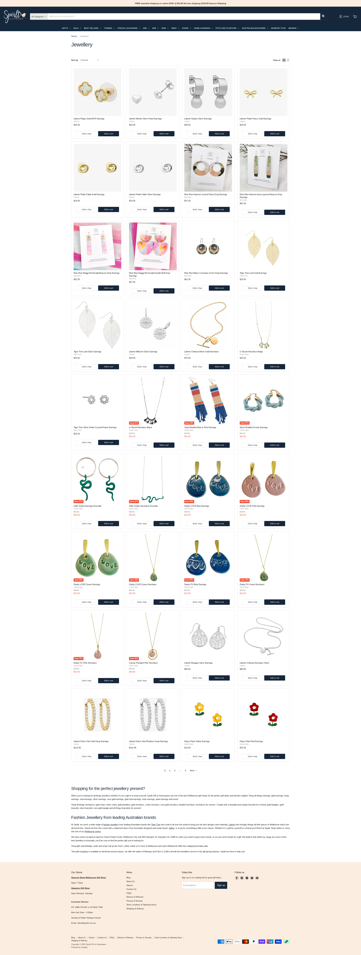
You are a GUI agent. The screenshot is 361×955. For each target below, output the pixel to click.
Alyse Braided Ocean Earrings (254, 427)
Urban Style (244, 354)
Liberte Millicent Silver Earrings (143, 351)
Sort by (74, 60)
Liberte (76, 121)
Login (346, 17)
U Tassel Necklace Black (140, 427)
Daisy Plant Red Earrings (251, 741)
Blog (128, 877)
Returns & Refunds (134, 897)
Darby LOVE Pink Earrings (252, 506)
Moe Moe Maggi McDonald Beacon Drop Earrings (97, 273)
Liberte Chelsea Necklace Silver (254, 663)
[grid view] (284, 60)
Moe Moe (187, 197)
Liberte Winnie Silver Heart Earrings (145, 118)
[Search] (324, 16)
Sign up (221, 885)
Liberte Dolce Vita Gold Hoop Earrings (91, 741)
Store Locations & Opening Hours (141, 904)
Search (129, 885)
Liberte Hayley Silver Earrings (198, 118)
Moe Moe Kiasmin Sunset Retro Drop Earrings (205, 194)
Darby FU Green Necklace (252, 584)
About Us (130, 881)
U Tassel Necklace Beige (251, 351)
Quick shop (86, 134)
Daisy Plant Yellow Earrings (197, 741)
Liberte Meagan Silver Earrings (198, 663)
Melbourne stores (93, 831)
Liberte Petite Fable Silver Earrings (145, 194)
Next (192, 770)
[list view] (288, 60)
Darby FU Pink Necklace (85, 663)
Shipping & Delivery (135, 908)
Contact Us (131, 889)
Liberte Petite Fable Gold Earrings (89, 194)
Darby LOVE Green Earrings (87, 584)
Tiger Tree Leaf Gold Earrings (253, 273)
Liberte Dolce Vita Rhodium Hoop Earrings (148, 741)
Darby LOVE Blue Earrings (196, 506)
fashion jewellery (111, 824)
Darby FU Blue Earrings (195, 584)
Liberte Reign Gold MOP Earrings (89, 118)
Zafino (171, 828)
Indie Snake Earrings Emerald (87, 506)
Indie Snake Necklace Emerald (143, 506)
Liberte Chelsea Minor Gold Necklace (201, 351)
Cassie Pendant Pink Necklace (143, 663)
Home (74, 36)
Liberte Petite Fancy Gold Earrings (255, 118)
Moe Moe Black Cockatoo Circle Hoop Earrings (206, 273)
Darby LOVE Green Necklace (143, 584)
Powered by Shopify (79, 947)
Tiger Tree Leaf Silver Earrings (87, 351)
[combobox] (184, 16)
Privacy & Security (134, 901)
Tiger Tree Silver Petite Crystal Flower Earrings (95, 427)
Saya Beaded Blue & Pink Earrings (200, 427)
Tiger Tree (244, 276)
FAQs (128, 893)
